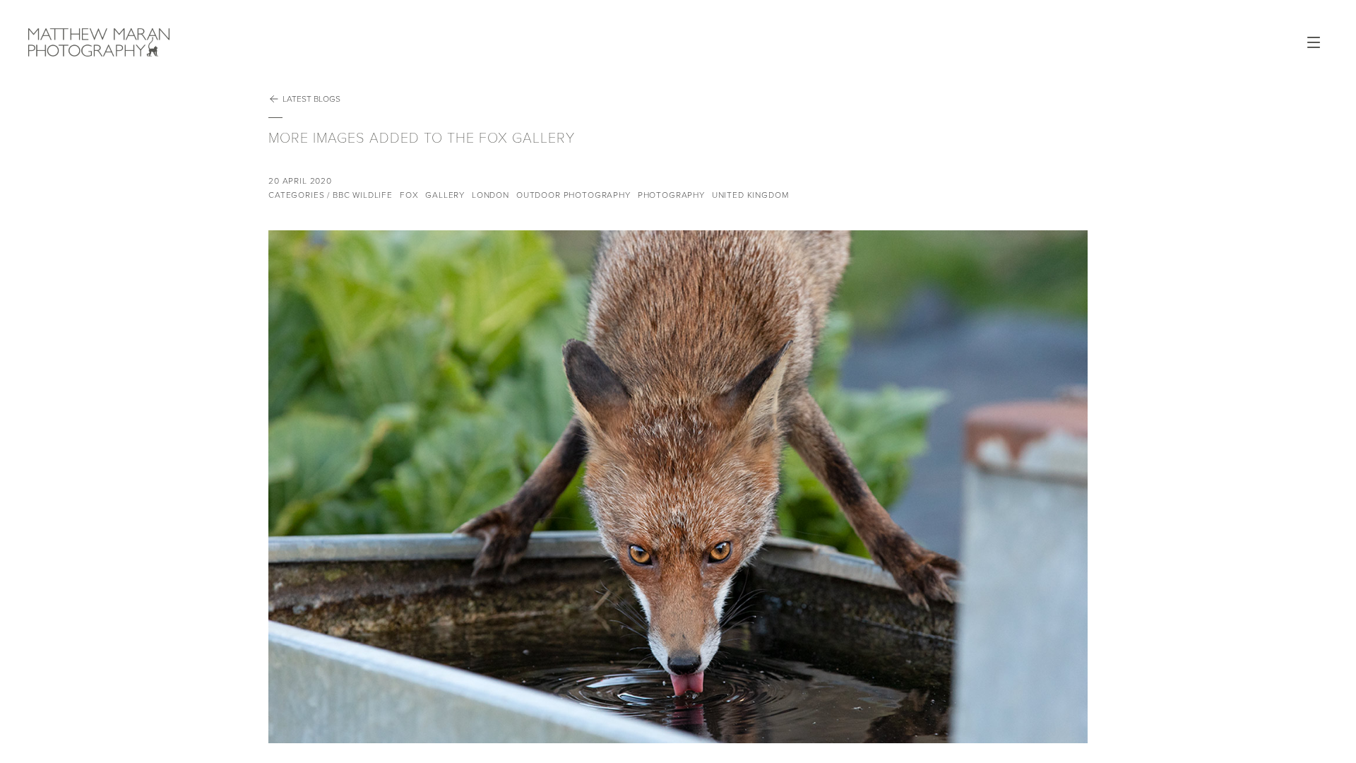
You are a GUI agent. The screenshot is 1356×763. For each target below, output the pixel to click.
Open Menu (1313, 42)
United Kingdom (750, 195)
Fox (409, 195)
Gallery (445, 195)
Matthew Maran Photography (197, 42)
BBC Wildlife (363, 195)
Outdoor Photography (573, 195)
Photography (671, 195)
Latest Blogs (311, 99)
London (490, 195)
